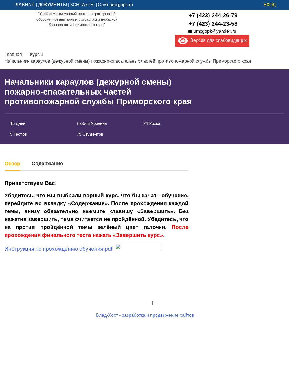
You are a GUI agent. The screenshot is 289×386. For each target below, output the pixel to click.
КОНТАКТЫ (82, 4)
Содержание (47, 163)
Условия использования (179, 302)
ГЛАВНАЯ (24, 4)
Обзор (12, 163)
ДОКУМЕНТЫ (52, 4)
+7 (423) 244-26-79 (213, 15)
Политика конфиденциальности (117, 302)
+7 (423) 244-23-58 (213, 24)
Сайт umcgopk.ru (115, 4)
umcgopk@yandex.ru (215, 31)
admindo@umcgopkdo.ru (144, 289)
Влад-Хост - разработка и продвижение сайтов (145, 315)
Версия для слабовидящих (217, 40)
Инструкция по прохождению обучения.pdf (58, 249)
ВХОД (270, 4)
